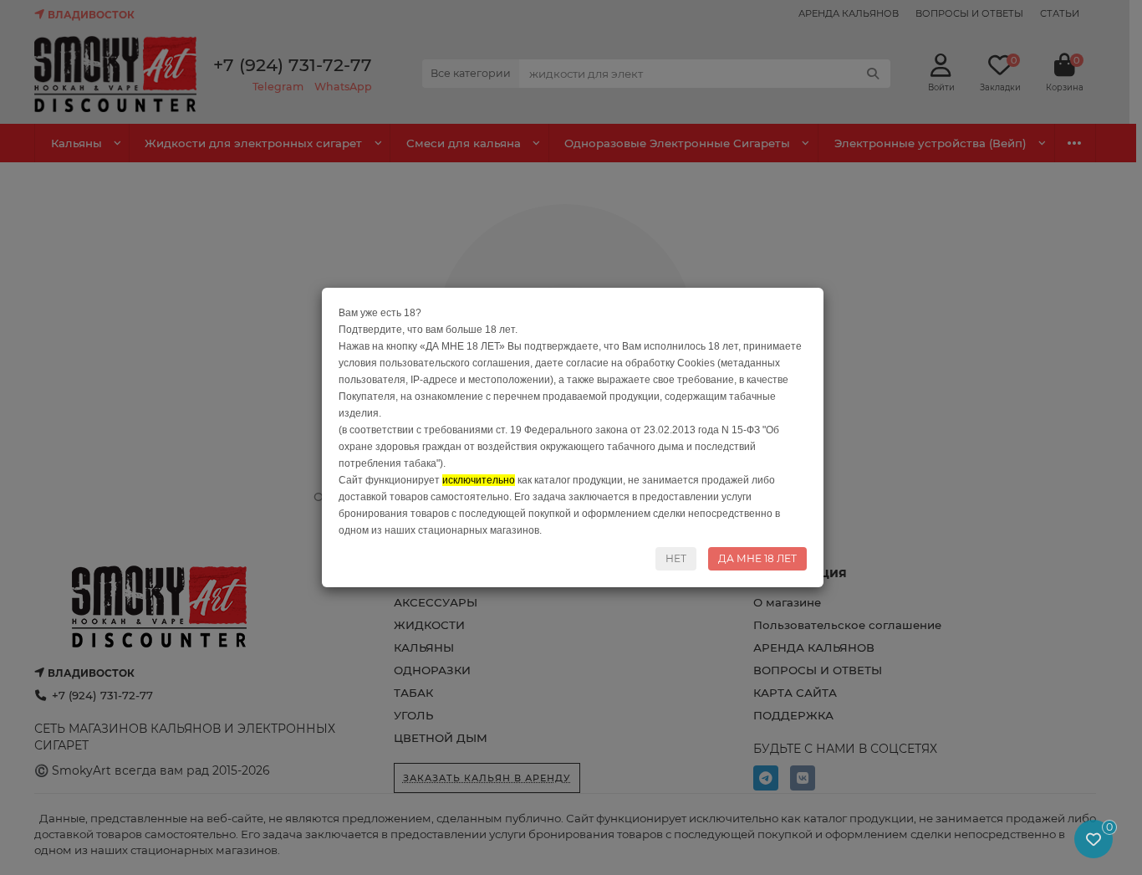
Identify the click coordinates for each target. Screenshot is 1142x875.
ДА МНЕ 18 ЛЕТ (757, 558)
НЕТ (675, 558)
